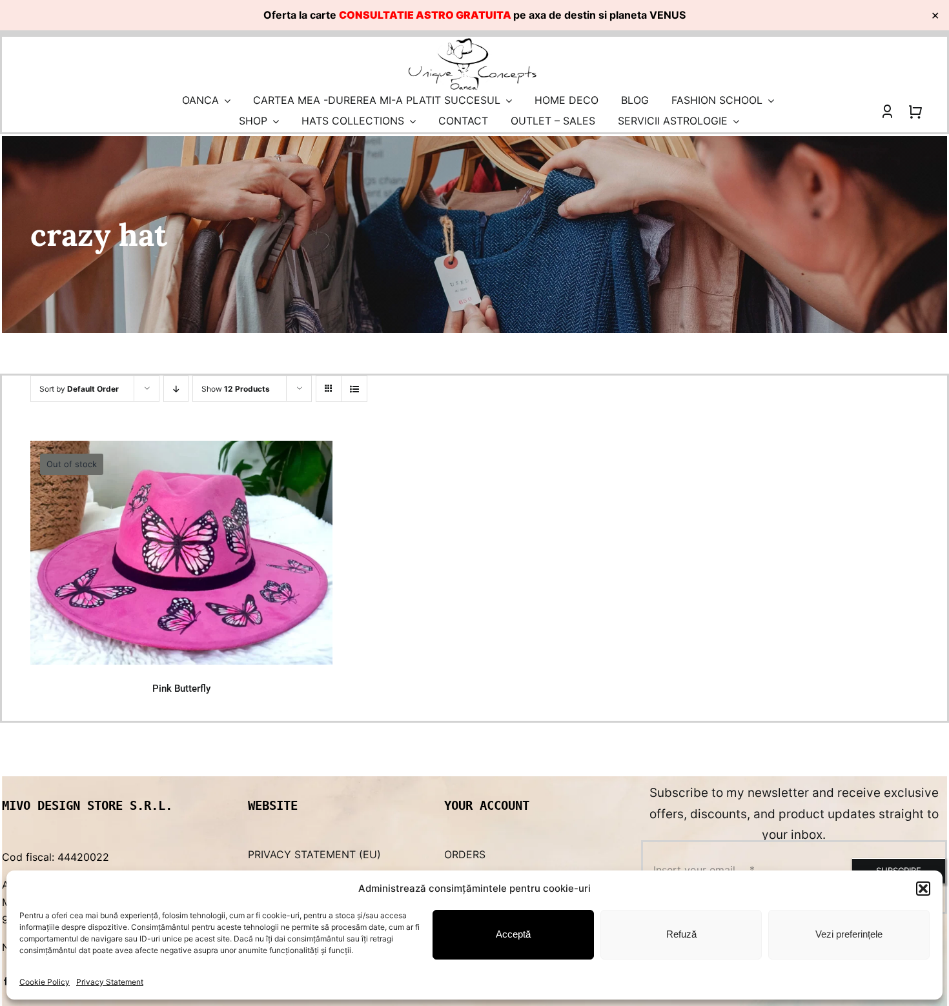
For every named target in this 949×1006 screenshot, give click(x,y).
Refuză (681, 934)
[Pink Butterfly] (181, 553)
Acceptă (513, 934)
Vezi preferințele (849, 934)
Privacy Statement (109, 982)
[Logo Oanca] (472, 41)
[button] (923, 888)
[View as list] (354, 388)
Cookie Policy (44, 982)
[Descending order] (176, 389)
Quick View (186, 641)
